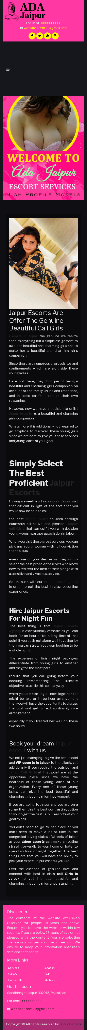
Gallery (12, 973)
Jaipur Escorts (36, 519)
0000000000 (51, 23)
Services (13, 967)
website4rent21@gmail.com (45, 28)
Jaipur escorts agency (61, 582)
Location (49, 967)
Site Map (49, 980)
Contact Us (15, 980)
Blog (47, 973)
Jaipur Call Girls (23, 772)
